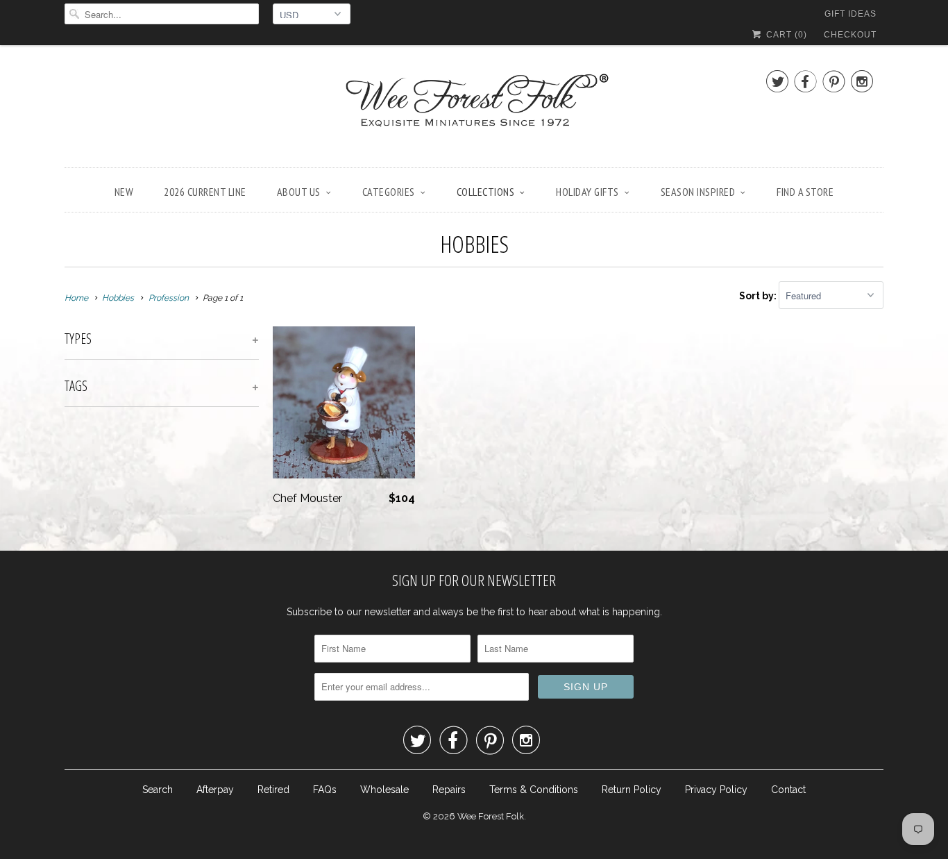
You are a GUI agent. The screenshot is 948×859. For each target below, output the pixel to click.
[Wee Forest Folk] (474, 109)
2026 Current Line (205, 192)
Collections (486, 192)
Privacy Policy (716, 789)
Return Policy (631, 789)
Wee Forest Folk (490, 816)
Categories (388, 192)
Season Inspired (698, 192)
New (124, 192)
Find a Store (805, 192)
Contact (788, 789)
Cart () (785, 35)
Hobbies (474, 244)
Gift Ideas (850, 14)
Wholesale (384, 789)
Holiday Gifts (587, 192)
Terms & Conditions (533, 789)
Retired (273, 789)
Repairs (449, 789)
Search (157, 789)
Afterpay (215, 789)
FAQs (325, 789)
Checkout (850, 35)
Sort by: (759, 295)
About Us (299, 192)
